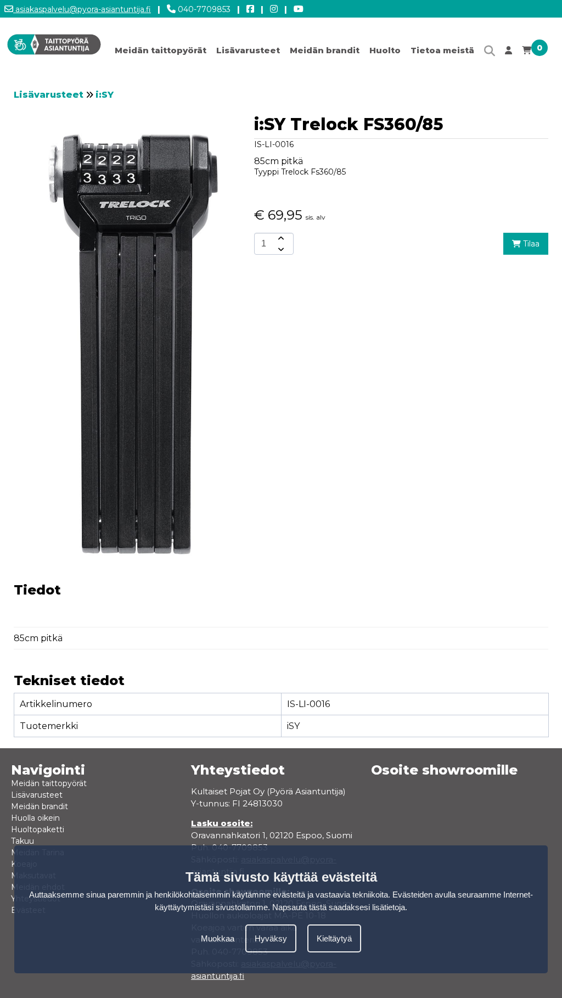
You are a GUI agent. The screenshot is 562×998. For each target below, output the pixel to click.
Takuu (22, 841)
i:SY (104, 94)
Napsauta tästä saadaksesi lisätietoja (338, 907)
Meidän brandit (324, 50)
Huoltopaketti (37, 829)
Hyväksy (271, 938)
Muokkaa (217, 938)
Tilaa (530, 244)
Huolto (385, 50)
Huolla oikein (35, 818)
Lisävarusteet (248, 50)
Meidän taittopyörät (160, 50)
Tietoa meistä (442, 50)
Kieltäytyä (334, 938)
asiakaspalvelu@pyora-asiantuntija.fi (82, 9)
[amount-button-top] (279, 238)
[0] (526, 53)
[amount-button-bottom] (279, 249)
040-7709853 (203, 9)
